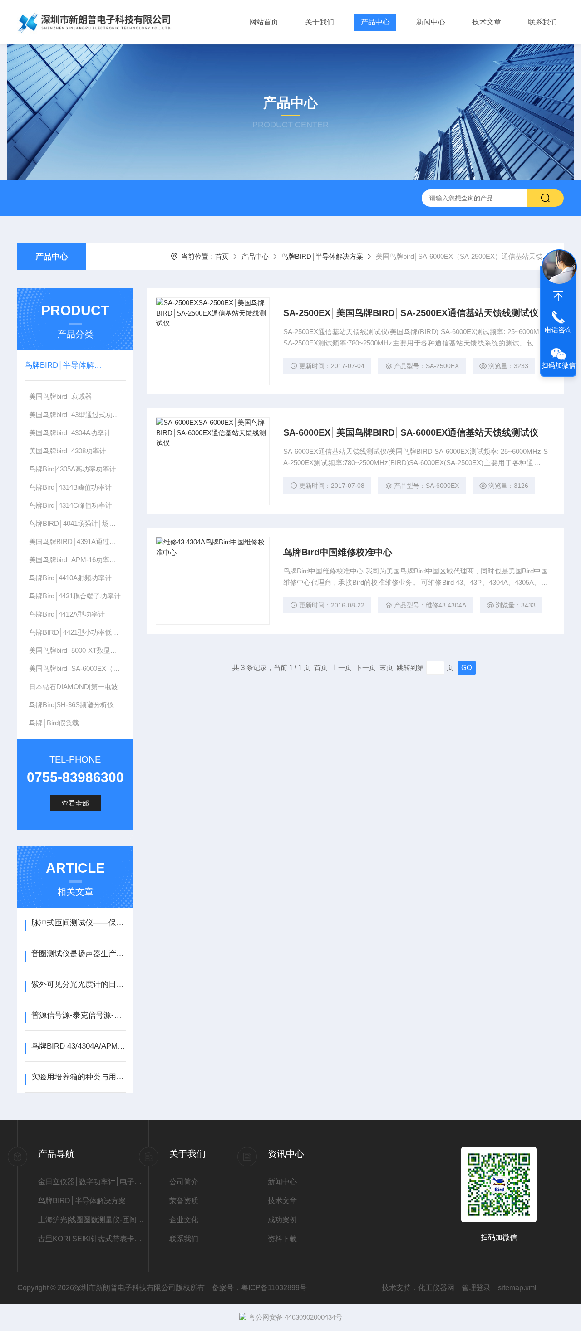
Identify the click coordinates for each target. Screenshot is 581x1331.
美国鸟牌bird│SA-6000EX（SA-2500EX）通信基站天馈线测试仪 (77, 668)
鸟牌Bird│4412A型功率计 (67, 614)
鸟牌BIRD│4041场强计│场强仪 (76, 523)
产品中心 (375, 22)
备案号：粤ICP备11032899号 (259, 1288)
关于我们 (319, 22)
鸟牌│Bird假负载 (54, 723)
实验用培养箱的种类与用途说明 (78, 1077)
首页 (222, 256)
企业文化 (183, 1220)
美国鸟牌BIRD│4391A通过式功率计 (77, 541)
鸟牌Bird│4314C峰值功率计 (70, 505)
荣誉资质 (183, 1201)
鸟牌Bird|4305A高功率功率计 (72, 469)
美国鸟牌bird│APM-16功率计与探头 (77, 559)
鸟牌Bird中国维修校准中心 (337, 552)
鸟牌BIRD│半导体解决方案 (322, 256)
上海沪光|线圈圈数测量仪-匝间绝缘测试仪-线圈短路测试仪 (93, 1220)
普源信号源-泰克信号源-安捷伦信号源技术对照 (78, 1015)
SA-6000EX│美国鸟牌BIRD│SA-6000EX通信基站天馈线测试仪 (410, 432)
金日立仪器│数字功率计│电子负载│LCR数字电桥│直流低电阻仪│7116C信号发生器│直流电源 (93, 1181)
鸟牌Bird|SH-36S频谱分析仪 (71, 705)
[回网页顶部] (558, 296)
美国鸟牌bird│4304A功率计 (70, 433)
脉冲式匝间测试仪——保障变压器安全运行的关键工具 (78, 922)
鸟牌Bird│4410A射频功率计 (70, 578)
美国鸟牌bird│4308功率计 (67, 451)
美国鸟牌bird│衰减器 (60, 396)
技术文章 (486, 22)
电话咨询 (558, 330)
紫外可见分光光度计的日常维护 (78, 984)
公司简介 (183, 1181)
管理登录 (476, 1288)
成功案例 (282, 1220)
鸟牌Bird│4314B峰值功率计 (70, 487)
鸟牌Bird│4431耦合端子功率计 (75, 596)
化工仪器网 (436, 1288)
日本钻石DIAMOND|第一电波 (73, 686)
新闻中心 (430, 22)
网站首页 (263, 22)
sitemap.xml (517, 1288)
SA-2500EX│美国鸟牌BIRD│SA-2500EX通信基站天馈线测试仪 (410, 313)
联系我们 (542, 22)
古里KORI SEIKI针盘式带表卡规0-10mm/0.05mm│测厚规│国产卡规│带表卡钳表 (93, 1239)
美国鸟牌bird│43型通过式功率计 (77, 414)
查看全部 (75, 803)
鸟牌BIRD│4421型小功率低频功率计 (77, 632)
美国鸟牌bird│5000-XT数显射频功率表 (77, 650)
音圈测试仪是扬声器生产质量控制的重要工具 (78, 953)
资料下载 (282, 1239)
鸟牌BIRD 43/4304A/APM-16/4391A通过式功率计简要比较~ (78, 1046)
